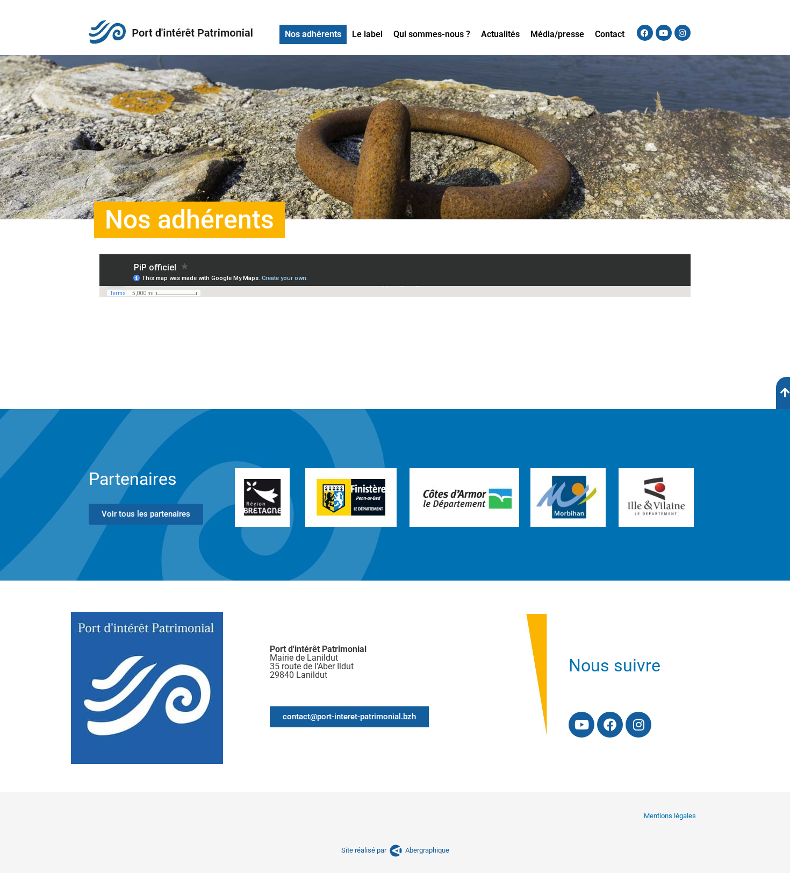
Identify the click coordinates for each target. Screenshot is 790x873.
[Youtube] (664, 33)
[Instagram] (682, 33)
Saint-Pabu (114, 364)
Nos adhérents (313, 34)
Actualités (500, 34)
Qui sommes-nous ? (431, 34)
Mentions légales (670, 816)
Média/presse (557, 34)
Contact (609, 34)
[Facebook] (645, 33)
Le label (367, 34)
